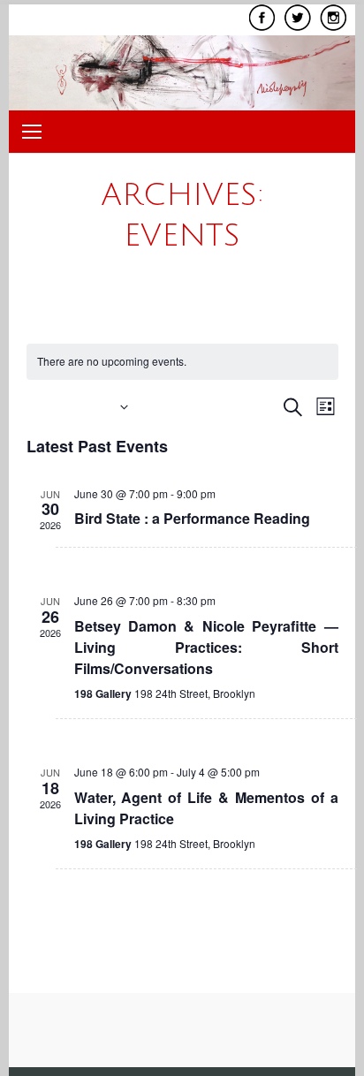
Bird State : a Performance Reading (192, 518)
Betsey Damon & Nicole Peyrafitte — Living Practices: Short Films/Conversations (206, 647)
